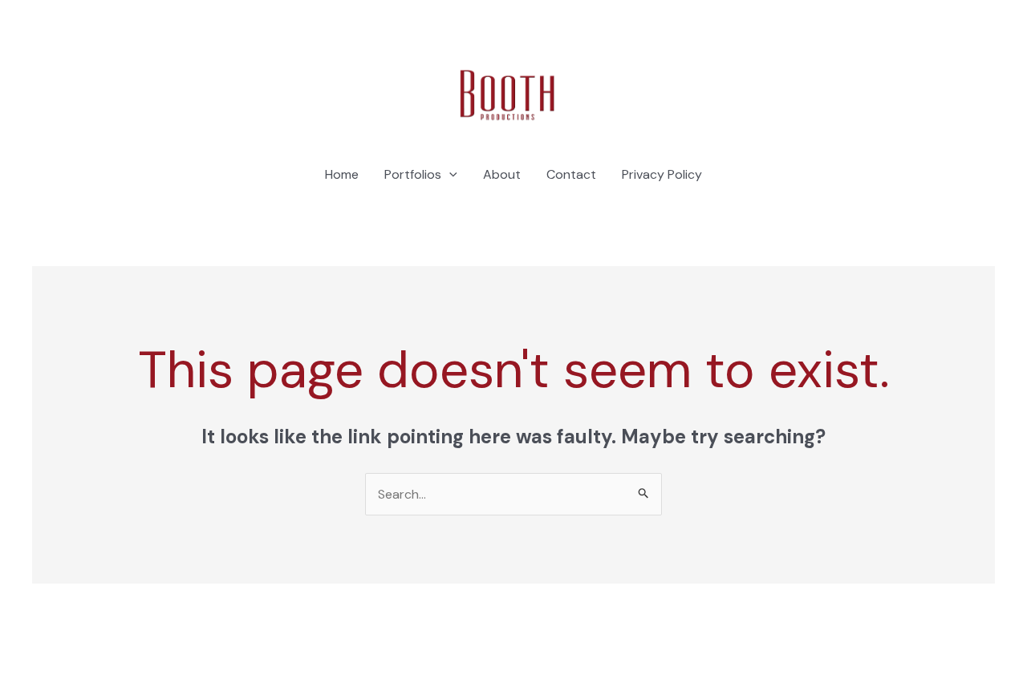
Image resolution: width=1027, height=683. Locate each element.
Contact (571, 174)
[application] (449, 175)
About (502, 174)
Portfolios (412, 174)
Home (342, 174)
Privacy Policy (662, 174)
